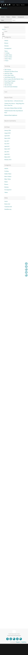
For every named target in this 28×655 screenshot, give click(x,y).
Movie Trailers (8, 56)
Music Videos (8, 58)
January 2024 (7, 130)
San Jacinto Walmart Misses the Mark (13, 108)
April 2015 (7, 154)
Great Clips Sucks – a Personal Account (13, 100)
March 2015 (7, 157)
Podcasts (6, 45)
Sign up (18, 4)
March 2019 (7, 138)
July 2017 (6, 141)
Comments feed (8, 206)
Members (23, 4)
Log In (13, 4)
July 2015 (6, 151)
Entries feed (7, 204)
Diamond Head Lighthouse (10, 115)
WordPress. (24, 642)
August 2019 (7, 133)
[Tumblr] (10, 5)
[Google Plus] (6, 5)
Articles (6, 40)
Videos (6, 51)
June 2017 (6, 143)
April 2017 (7, 146)
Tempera (18, 642)
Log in (6, 201)
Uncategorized (7, 48)
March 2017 (7, 149)
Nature (6, 60)
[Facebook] (2, 5)
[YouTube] (8, 5)
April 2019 (7, 135)
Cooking (7, 53)
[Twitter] (4, 5)
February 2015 (7, 159)
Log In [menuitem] (2, 1)
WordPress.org (7, 209)
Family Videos (8, 55)
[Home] (3, 26)
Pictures (4, 29)
